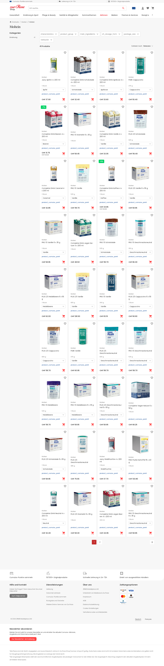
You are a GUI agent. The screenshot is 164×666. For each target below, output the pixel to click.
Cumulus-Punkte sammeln (56, 597)
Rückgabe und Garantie (55, 601)
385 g (73, 466)
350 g (131, 248)
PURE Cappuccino (136, 80)
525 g (73, 194)
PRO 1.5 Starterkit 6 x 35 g (81, 135)
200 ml (102, 520)
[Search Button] (123, 8)
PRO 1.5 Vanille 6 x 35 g (51, 242)
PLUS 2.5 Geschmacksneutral (108, 352)
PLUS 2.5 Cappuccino (50, 351)
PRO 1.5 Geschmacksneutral (140, 242)
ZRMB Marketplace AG (91, 589)
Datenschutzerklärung (91, 604)
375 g (131, 86)
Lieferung (49, 589)
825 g (131, 140)
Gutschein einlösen (53, 593)
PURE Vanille (75, 351)
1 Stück (44, 86)
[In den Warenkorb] (63, 99)
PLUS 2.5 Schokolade (137, 134)
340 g (102, 303)
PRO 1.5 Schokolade (107, 242)
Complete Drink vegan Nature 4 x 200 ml (82, 244)
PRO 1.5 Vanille (76, 188)
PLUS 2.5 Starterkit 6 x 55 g (81, 514)
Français (148, 619)
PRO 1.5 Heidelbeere (50, 405)
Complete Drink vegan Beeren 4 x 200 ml (111, 515)
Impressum (87, 597)
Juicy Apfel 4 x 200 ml (51, 80)
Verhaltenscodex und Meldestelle (95, 612)
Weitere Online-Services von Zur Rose (59, 604)
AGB (84, 601)
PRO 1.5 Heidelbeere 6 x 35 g (82, 405)
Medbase (97, 593)
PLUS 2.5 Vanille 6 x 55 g (138, 188)
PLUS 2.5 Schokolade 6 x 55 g (53, 459)
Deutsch (138, 619)
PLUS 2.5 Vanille (77, 296)
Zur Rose (106, 593)
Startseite (15, 22)
